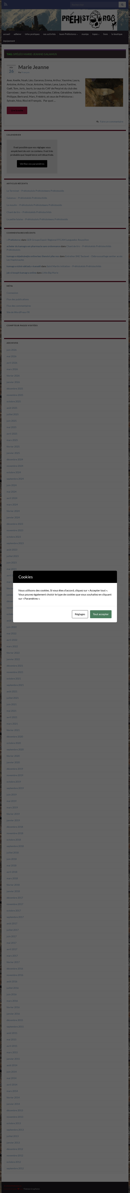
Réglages (80, 614)
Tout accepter (101, 614)
